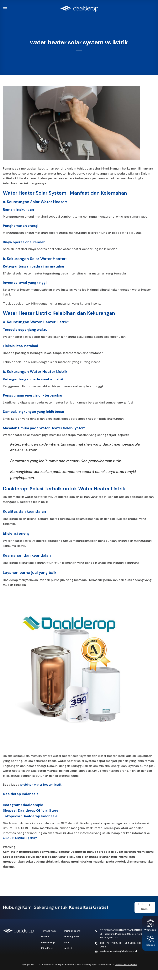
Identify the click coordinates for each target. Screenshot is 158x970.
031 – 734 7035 (127, 943)
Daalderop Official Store (38, 810)
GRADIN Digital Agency (20, 838)
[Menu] (5, 8)
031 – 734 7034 (108, 943)
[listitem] (79, 856)
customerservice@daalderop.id (118, 951)
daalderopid (33, 805)
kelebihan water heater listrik (40, 785)
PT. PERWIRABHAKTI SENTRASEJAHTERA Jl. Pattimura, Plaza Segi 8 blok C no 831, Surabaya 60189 (122, 934)
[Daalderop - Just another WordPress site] (79, 9)
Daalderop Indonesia (21, 794)
